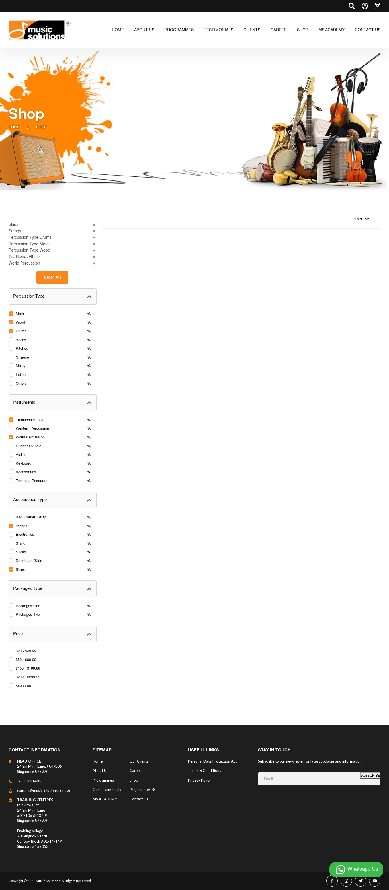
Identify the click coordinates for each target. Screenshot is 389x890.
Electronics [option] (53, 535)
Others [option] (53, 384)
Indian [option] (53, 375)
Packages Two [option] (53, 615)
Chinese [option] (53, 357)
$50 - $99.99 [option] (26, 660)
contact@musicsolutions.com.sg (43, 790)
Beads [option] (53, 340)
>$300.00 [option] (23, 686)
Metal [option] (53, 314)
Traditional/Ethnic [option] (53, 420)
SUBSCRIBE (370, 775)
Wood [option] (53, 322)
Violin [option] (53, 455)
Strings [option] (53, 526)
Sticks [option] (53, 552)
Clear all (52, 277)
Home (14, 127)
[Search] (352, 6)
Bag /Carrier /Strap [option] (53, 517)
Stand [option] (53, 543)
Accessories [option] (53, 472)
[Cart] (377, 6)
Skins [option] (53, 570)
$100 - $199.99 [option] (28, 669)
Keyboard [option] (53, 463)
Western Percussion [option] (53, 428)
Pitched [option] (53, 349)
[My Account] (365, 6)
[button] (53, 225)
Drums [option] (53, 331)
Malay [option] (53, 366)
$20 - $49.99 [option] (26, 651)
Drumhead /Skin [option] (53, 561)
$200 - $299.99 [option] (28, 677)
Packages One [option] (53, 606)
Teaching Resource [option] (53, 481)
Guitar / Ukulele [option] (53, 446)
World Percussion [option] (53, 437)
